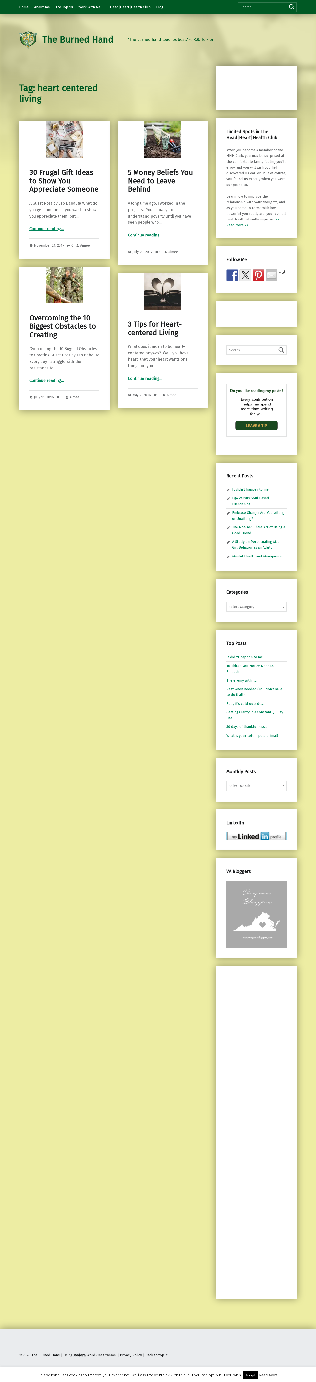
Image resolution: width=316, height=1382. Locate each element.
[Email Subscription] (271, 275)
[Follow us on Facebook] (232, 275)
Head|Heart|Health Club (130, 7)
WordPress (95, 1355)
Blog (159, 7)
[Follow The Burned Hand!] (245, 275)
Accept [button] (250, 1375)
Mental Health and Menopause (257, 556)
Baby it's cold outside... (245, 703)
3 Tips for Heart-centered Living (155, 328)
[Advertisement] (252, 87)
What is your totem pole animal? (252, 735)
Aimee (85, 245)
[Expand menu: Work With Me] (103, 7)
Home (24, 7)
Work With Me (89, 7)
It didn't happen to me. (245, 657)
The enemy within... (241, 680)
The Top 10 (64, 7)
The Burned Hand (77, 39)
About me (42, 7)
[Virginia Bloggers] (256, 914)
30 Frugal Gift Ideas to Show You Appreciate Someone (63, 181)
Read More (268, 1375)
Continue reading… (46, 228)
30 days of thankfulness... (246, 727)
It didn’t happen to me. (250, 489)
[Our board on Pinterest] (258, 275)
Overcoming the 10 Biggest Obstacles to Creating (62, 326)
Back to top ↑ (156, 1355)
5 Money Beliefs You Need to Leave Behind (160, 181)
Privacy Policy (131, 1355)
